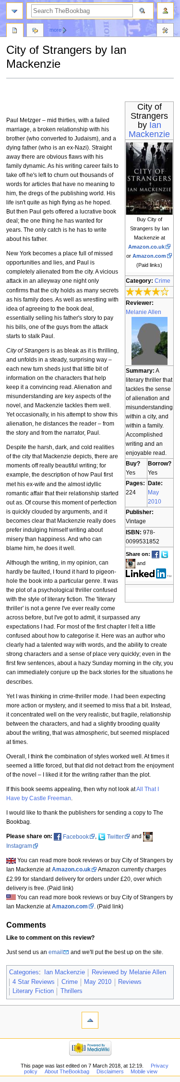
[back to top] (90, 1020)
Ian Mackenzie (149, 129)
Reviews (130, 982)
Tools (165, 31)
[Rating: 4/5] (147, 291)
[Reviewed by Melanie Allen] (150, 340)
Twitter (115, 836)
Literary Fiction (33, 991)
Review (15, 31)
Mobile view (144, 1071)
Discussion (35, 31)
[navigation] (14, 10)
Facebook (76, 836)
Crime (162, 280)
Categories (24, 972)
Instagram (19, 846)
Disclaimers (110, 1071)
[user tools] (165, 10)
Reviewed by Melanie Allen (129, 972)
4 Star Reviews (33, 982)
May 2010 (97, 982)
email (55, 952)
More (55, 30)
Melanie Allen (143, 312)
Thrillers (71, 991)
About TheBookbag (67, 1071)
